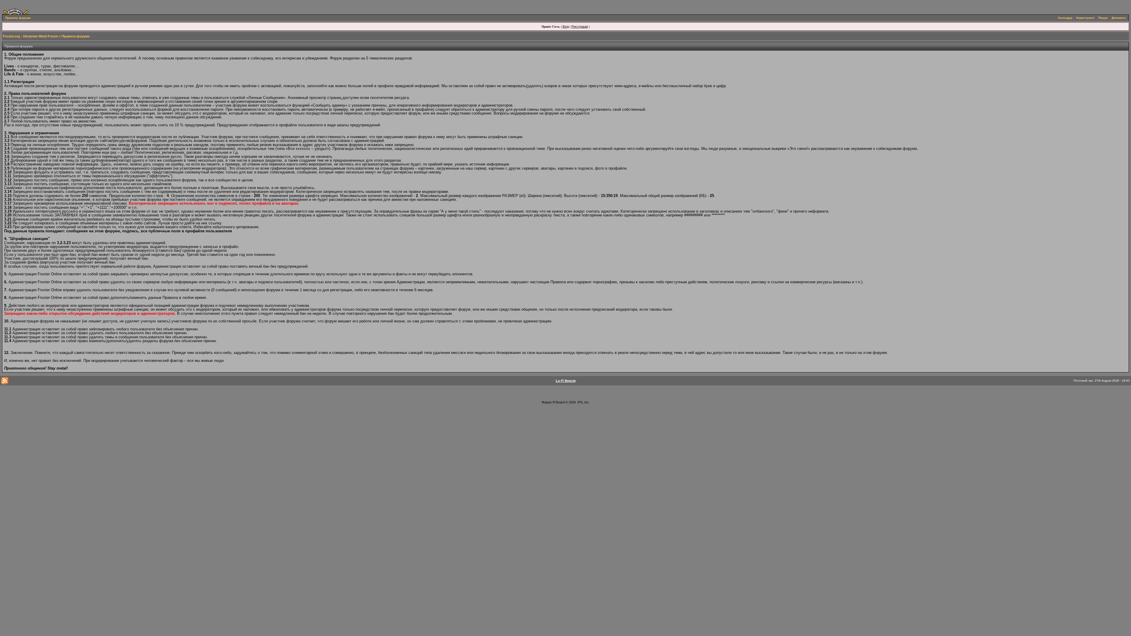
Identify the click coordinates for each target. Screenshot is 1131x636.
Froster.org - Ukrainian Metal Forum (30, 36)
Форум (547, 402)
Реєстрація (579, 26)
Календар (1065, 17)
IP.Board (559, 402)
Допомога (1119, 17)
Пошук (1103, 17)
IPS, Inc (583, 402)
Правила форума (18, 17)
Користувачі (1085, 17)
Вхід (566, 26)
